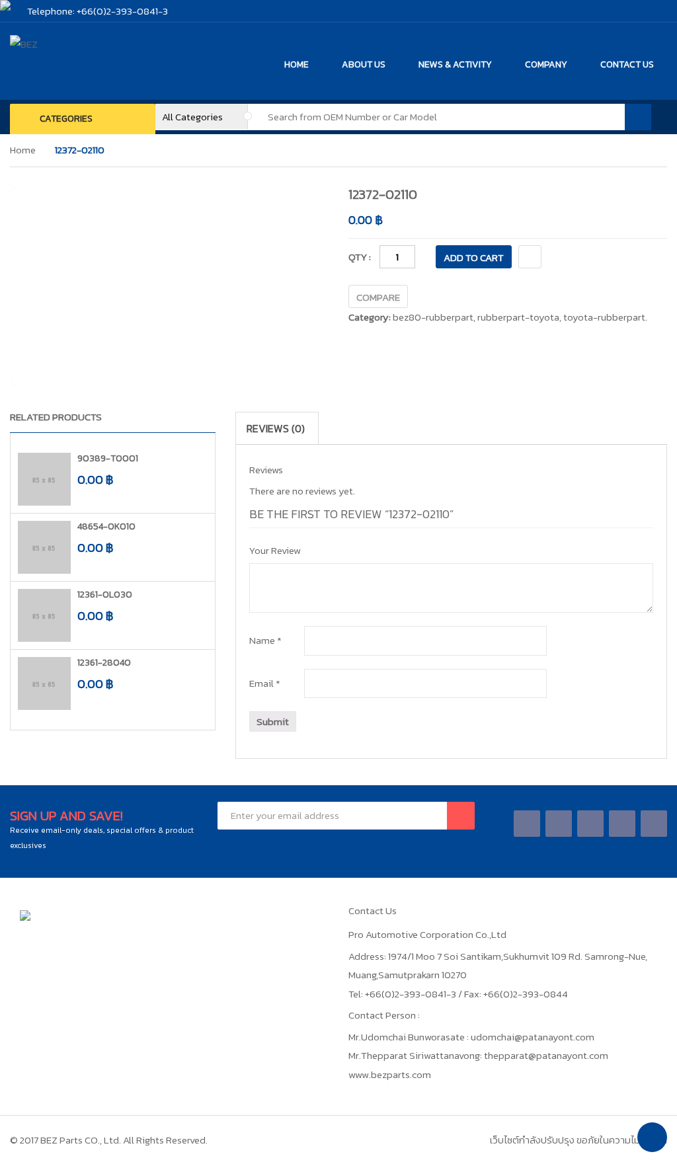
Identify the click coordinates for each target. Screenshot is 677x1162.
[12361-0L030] (44, 615)
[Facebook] (527, 823)
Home (23, 149)
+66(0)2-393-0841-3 (122, 11)
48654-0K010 (106, 526)
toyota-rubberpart (604, 317)
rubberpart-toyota (518, 317)
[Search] (638, 117)
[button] (192, 420)
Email (264, 683)
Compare (378, 297)
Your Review (275, 550)
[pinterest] (654, 823)
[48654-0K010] (44, 547)
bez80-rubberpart (433, 317)
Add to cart (474, 257)
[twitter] (559, 823)
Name (265, 640)
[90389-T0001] (44, 479)
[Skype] (591, 823)
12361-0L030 (104, 594)
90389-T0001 (107, 458)
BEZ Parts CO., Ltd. (80, 1139)
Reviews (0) (276, 428)
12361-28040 (104, 663)
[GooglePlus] (622, 823)
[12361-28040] (44, 683)
